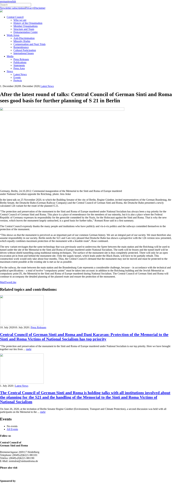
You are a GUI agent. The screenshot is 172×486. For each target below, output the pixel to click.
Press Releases (21, 59)
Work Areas (13, 35)
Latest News (20, 74)
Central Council (15, 17)
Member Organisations (25, 26)
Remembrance (21, 47)
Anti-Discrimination (24, 38)
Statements (19, 65)
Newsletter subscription (12, 8)
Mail (2, 282)
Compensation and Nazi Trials (29, 44)
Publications (19, 62)
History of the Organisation (27, 23)
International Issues (23, 53)
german (4, 1)
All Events (12, 429)
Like (13, 282)
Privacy (29, 8)
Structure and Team (23, 29)
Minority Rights (21, 41)
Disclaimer (39, 8)
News (10, 71)
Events (17, 77)
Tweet (8, 282)
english (12, 1)
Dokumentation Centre (25, 32)
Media (10, 56)
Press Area (19, 68)
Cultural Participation (24, 50)
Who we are (19, 20)
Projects (17, 80)
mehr (28, 349)
